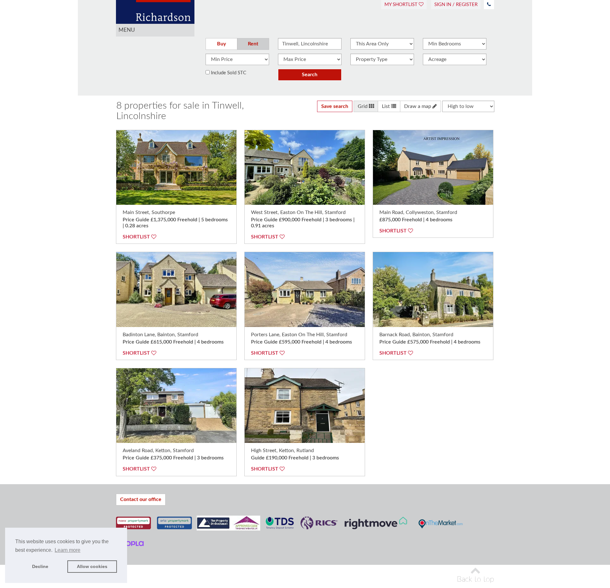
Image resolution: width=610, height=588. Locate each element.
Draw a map (418, 106)
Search (309, 74)
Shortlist (137, 236)
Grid (363, 106)
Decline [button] (40, 566)
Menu (127, 30)
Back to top (475, 579)
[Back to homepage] (155, 6)
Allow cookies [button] (92, 566)
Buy (221, 43)
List (386, 106)
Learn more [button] (67, 550)
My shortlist (401, 4)
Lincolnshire (141, 116)
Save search (334, 106)
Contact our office (140, 499)
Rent (253, 43)
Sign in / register (456, 4)
